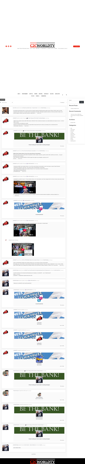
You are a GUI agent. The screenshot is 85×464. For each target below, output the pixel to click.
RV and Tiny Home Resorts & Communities (29, 150)
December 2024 (73, 122)
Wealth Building (43, 107)
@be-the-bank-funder (39, 398)
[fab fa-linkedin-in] (10, 46)
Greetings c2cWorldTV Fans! (75, 108)
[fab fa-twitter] (8, 46)
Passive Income (73, 134)
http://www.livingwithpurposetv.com (26, 242)
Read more (39, 113)
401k (71, 128)
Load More (34, 454)
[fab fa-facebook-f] (6, 46)
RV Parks (72, 139)
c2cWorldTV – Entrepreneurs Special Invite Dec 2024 (22, 275)
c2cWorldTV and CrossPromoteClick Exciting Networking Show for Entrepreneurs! (37, 270)
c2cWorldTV (15, 130)
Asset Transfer (73, 129)
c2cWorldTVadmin (16, 270)
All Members (2, 99)
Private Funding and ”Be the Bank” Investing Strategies (32, 130)
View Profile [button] (62, 325)
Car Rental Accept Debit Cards (18, 110)
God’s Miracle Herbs (17, 447)
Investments (72, 133)
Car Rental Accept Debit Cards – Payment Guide (29, 107)
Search (70, 100)
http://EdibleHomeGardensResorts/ (20, 170)
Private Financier (16, 370)
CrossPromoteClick (31, 163)
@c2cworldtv (39, 324)
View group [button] (62, 215)
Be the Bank (72, 130)
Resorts (72, 138)
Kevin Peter (15, 107)
